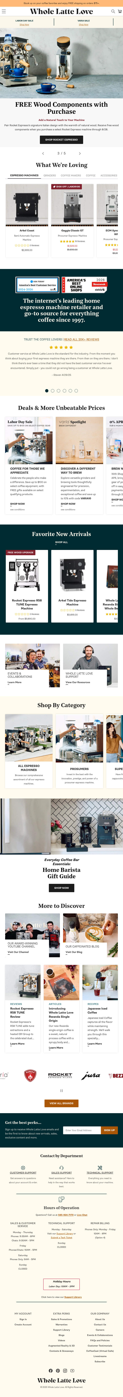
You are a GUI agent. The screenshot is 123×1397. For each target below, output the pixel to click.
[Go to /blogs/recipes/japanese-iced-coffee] (100, 982)
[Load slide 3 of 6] (59, 391)
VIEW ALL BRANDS (61, 1103)
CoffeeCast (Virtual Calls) (100, 1351)
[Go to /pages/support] (90, 665)
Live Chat (82, 1215)
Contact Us (100, 1324)
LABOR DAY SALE (24, 21)
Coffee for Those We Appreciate (27, 471)
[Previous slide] (43, 153)
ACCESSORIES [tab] (109, 175)
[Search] (113, 11)
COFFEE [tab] (90, 175)
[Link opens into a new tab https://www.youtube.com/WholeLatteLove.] (32, 935)
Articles (55, 1004)
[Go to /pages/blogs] (90, 935)
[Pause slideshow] (61, 1090)
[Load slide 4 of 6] (64, 391)
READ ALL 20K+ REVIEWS (81, 339)
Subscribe (100, 1361)
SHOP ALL (61, 542)
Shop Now (24, 25)
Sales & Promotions (61, 1319)
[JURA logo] (64, 1075)
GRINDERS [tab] (50, 175)
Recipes (93, 1004)
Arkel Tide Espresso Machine (72, 602)
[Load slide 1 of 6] (47, 391)
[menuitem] (23, 1319)
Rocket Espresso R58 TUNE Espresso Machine (27, 604)
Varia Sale (84, 21)
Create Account (23, 1324)
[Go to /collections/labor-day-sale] (29, 440)
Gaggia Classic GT (72, 230)
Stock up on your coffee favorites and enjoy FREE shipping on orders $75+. (61, 3)
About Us (100, 1319)
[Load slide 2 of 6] (53, 391)
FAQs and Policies (100, 1340)
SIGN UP (109, 1130)
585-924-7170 (66, 1215)
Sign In (23, 1319)
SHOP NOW (27, 205)
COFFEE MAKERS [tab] (71, 175)
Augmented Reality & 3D (61, 1345)
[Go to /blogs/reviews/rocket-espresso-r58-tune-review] (23, 982)
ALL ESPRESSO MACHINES (29, 768)
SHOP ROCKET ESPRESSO (61, 139)
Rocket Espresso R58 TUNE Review (22, 1012)
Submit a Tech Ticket (61, 1237)
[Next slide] (80, 153)
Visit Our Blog (74, 952)
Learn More (14, 682)
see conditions (17, 509)
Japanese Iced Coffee (97, 1010)
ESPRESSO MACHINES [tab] (24, 175)
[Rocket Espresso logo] (33, 1075)
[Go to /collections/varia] (79, 440)
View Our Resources (78, 682)
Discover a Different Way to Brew (78, 471)
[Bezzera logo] (94, 1075)
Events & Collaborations (100, 1335)
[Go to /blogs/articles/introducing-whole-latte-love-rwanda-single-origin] (61, 982)
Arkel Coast (27, 230)
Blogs (61, 1335)
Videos (61, 1340)
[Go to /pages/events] (32, 665)
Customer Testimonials (100, 1345)
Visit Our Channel (18, 952)
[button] (4, 11)
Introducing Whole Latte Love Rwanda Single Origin (61, 1015)
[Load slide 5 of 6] (70, 391)
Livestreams (100, 1356)
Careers (100, 1330)
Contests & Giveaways (61, 1351)
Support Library (65, 1233)
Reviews (16, 1004)
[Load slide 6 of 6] (76, 391)
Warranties (61, 1324)
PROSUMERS (79, 769)
